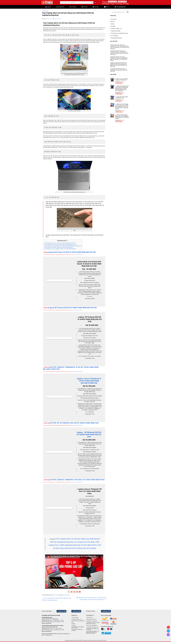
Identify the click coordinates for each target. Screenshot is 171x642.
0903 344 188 (112, 1)
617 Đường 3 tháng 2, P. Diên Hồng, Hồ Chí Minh (116, 3)
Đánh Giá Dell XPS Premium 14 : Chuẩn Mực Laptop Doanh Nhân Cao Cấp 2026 (118, 70)
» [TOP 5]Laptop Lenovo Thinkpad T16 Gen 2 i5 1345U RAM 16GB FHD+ (60, 248)
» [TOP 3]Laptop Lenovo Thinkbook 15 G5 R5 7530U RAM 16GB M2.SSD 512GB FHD (63, 245)
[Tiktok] (102, 629)
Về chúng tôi (89, 617)
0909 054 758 (106, 611)
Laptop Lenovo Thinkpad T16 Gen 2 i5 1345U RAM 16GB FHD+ (77, 480)
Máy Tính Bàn (73, 6)
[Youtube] (108, 629)
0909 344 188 (122, 1)
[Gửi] (92, 2)
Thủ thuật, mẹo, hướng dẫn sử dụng (119, 33)
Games (112, 24)
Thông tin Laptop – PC (116, 28)
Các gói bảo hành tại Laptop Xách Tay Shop (77, 627)
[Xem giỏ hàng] (95, 2)
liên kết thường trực (66, 594)
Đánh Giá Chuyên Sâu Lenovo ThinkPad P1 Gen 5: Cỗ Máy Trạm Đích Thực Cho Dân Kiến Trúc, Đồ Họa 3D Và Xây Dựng (119, 46)
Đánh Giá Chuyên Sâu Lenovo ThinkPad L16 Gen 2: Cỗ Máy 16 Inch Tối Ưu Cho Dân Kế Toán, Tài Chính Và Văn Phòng (119, 52)
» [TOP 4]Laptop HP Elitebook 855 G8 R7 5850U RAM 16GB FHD (58, 247)
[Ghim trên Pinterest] (77, 592)
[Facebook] (111, 629)
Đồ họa (112, 21)
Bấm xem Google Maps (46, 623)
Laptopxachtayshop (77, 254)
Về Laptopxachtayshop (116, 38)
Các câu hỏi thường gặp (92, 625)
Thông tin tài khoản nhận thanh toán (76, 630)
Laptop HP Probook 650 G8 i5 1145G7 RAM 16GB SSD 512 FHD (73, 308)
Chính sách (113, 19)
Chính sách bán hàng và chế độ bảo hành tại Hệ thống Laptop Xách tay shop (92, 632)
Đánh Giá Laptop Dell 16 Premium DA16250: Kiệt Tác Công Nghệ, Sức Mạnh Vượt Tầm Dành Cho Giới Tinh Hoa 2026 (118, 64)
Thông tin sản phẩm (115, 31)
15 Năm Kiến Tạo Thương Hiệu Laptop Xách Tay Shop (93, 623)
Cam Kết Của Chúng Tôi (92, 620)
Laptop (48, 6)
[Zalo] (105, 629)
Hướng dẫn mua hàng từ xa (92, 627)
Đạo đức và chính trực (91, 619)
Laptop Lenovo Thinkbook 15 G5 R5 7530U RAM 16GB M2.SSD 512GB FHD (70, 368)
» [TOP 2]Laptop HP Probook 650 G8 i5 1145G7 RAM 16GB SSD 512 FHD (60, 244)
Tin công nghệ (55, 594)
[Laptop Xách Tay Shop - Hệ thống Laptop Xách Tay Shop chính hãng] (47, 3)
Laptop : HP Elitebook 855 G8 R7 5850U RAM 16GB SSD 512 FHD (89, 434)
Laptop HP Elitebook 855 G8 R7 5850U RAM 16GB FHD (74, 423)
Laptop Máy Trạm (60, 6)
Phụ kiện (85, 6)
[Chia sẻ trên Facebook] (69, 592)
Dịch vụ (107, 6)
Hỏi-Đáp (113, 26)
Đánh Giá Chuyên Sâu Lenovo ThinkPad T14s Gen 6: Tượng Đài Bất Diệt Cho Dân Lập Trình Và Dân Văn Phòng (119, 58)
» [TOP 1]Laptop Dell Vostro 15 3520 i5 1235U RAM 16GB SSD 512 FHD (59, 243)
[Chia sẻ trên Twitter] (72, 592)
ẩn (67, 240)
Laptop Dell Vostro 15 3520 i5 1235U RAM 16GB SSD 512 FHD (72, 252)
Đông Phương (58, 18)
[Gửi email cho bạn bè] (74, 592)
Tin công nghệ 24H (121, 6)
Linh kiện (96, 6)
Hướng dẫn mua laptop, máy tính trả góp (92, 629)
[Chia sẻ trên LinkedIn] (80, 592)
